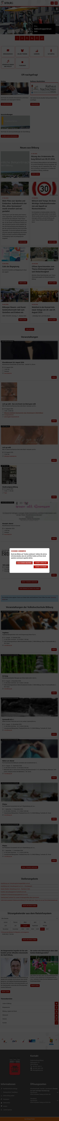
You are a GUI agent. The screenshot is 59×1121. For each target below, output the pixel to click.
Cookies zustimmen (41, 567)
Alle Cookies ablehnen (24, 563)
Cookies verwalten (41, 563)
